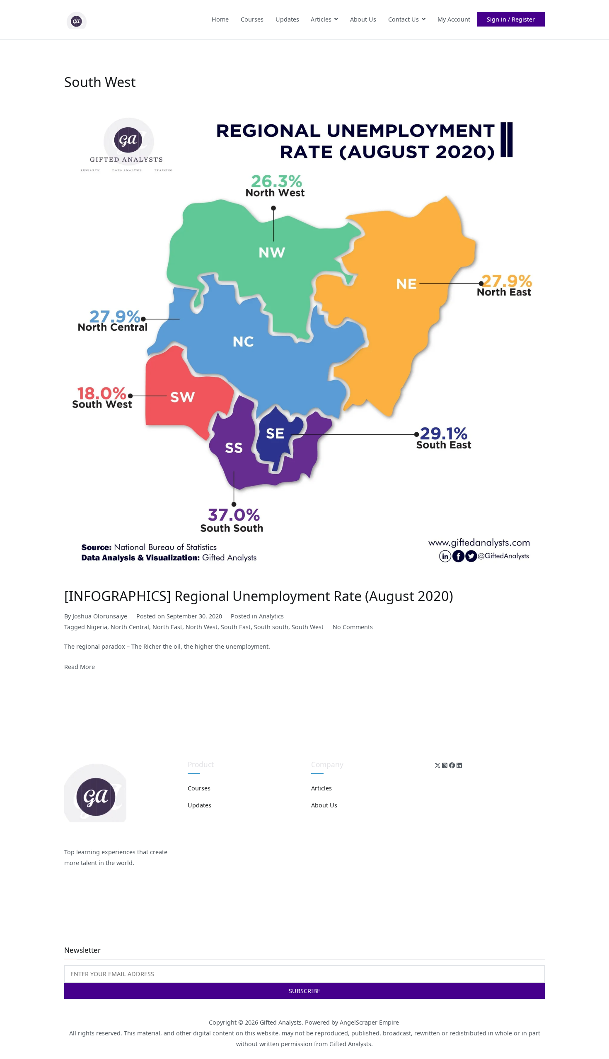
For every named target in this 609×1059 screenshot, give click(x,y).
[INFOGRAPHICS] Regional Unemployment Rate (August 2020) (258, 595)
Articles (321, 19)
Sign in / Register (511, 19)
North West (202, 627)
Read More (79, 667)
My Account (453, 19)
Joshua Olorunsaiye (99, 616)
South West (308, 627)
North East (167, 627)
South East (236, 627)
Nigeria (97, 627)
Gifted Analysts (281, 1022)
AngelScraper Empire (370, 1022)
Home (220, 19)
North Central (130, 627)
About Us (363, 19)
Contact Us (403, 19)
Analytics (271, 616)
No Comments (353, 627)
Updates (287, 19)
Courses (252, 19)
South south (271, 627)
